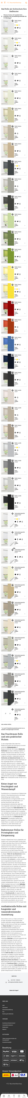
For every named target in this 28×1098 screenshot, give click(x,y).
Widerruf (4, 1029)
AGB (3, 1005)
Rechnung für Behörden (7, 1013)
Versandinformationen (7, 1025)
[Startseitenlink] (14, 2)
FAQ (3, 1011)
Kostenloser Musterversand (8, 1023)
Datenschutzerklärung (7, 1009)
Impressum (5, 1007)
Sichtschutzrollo (11, 747)
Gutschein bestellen (6, 1042)
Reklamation (5, 1027)
